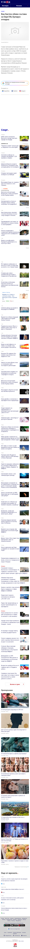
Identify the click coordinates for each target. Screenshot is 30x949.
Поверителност (8, 935)
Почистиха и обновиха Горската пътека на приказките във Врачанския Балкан (9, 284)
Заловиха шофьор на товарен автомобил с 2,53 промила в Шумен (9, 156)
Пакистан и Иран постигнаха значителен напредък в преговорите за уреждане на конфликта (10, 429)
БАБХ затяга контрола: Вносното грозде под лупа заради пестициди (9, 138)
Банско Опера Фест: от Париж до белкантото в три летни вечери (14, 839)
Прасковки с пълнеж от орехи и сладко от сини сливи (14, 861)
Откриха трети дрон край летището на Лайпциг (8, 173)
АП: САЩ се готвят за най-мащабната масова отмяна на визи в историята (10, 447)
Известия (25, 935)
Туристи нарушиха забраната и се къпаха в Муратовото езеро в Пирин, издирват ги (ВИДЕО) (10, 466)
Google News (6, 91)
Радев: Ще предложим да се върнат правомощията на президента (9, 604)
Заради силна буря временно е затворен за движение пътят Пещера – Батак (10, 622)
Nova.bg (13, 920)
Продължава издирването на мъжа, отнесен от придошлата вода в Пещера (10, 560)
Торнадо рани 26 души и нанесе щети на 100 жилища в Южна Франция (9, 456)
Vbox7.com (7, 918)
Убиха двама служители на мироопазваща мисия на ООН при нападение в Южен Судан (10, 438)
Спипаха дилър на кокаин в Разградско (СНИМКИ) (9, 308)
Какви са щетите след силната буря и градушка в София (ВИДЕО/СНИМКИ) (10, 589)
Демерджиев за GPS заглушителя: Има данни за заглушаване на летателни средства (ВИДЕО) (9, 658)
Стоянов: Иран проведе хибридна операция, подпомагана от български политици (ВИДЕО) (9, 648)
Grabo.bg (14, 919)
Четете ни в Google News (15, 928)
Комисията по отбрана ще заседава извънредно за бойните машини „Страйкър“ (10, 503)
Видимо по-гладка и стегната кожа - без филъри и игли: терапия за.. (9, 298)
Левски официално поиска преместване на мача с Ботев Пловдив (14, 909)
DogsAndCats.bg (18, 918)
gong (4, 913)
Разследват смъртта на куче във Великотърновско (9, 390)
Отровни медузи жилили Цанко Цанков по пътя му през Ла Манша (9, 521)
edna (4, 892)
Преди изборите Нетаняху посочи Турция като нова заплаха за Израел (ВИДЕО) (9, 336)
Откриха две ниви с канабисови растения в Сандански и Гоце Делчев (8, 274)
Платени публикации (17, 932)
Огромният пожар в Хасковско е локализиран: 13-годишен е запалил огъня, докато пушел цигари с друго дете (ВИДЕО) (14, 570)
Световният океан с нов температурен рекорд (8, 474)
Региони (19, 6)
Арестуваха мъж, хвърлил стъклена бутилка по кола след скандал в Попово (9, 214)
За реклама (9, 932)
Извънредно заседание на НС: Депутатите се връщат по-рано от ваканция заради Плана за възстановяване (10, 485)
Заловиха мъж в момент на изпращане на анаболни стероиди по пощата (9, 373)
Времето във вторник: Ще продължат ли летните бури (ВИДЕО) (9, 530)
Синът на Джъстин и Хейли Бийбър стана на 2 (12, 889)
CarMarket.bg (24, 918)
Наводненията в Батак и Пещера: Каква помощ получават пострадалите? (9, 202)
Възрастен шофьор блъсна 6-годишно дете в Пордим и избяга (10, 667)
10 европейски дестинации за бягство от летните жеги (12, 818)
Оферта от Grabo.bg (4, 292)
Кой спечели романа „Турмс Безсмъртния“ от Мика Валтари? (13, 730)
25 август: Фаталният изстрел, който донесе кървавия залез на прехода (12, 898)
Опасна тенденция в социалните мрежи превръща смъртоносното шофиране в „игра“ (10, 233)
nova (4, 883)
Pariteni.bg (20, 919)
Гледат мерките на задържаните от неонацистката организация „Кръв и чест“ (9, 410)
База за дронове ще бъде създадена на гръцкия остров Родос (10, 549)
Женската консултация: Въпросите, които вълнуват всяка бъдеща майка (9, 193)
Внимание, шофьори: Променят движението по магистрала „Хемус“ (9, 512)
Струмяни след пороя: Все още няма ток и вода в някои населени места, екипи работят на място (10, 676)
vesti (4, 902)
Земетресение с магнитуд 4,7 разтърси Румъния (9, 418)
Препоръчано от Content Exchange (21, 866)
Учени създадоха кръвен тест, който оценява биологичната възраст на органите (10, 640)
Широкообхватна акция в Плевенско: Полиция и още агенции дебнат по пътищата (10, 165)
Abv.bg (2, 918)
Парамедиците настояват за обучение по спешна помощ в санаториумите (9, 223)
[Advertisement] (15, 110)
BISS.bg (3, 919)
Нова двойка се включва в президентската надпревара (9, 399)
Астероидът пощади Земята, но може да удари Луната (9, 631)
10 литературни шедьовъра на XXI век (12, 709)
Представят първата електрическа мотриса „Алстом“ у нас (8, 596)
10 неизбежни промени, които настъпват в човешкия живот (13, 774)
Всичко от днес (15, 684)
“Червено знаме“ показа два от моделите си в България (10, 146)
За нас (5, 932)
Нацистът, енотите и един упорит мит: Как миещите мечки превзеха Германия (14, 879)
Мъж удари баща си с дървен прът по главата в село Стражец (10, 183)
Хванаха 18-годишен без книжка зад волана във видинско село (8, 355)
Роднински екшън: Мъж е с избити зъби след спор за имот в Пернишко (9, 327)
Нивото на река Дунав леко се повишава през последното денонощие (9, 364)
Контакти (24, 932)
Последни (5, 6)
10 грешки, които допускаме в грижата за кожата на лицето (13, 796)
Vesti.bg (8, 920)
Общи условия (21, 941)
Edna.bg (24, 919)
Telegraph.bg (18, 920)
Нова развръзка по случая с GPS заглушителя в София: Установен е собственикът (9, 614)
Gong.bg (11, 918)
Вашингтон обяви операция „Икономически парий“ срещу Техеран (9, 318)
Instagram (23, 91)
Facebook (15, 91)
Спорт (4, 129)
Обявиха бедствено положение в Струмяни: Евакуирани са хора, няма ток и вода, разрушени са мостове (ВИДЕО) (13, 580)
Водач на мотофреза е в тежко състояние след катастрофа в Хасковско (8, 346)
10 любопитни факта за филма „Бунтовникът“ (14, 753)
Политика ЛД (17, 935)
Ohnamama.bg (9, 919)
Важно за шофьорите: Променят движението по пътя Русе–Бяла (9, 242)
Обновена (3, 566)
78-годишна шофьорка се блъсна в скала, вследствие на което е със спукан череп (9, 265)
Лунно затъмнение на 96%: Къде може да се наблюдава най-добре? (9, 494)
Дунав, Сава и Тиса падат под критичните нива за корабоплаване (10, 539)
